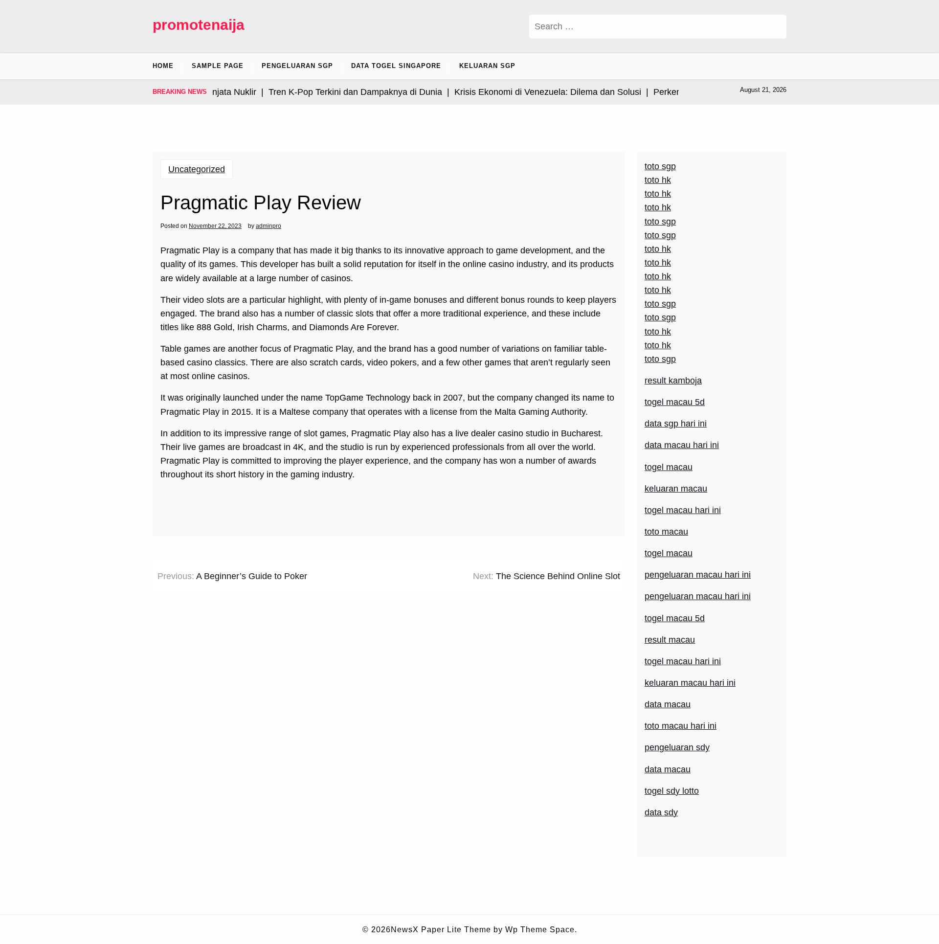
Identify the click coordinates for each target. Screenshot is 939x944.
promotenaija (199, 25)
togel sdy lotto (672, 791)
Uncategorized (196, 169)
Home (163, 65)
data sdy (661, 812)
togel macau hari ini (683, 510)
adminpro (268, 226)
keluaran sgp (487, 65)
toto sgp (660, 359)
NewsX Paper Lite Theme (441, 929)
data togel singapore (396, 65)
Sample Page (218, 65)
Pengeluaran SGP (297, 65)
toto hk (658, 345)
